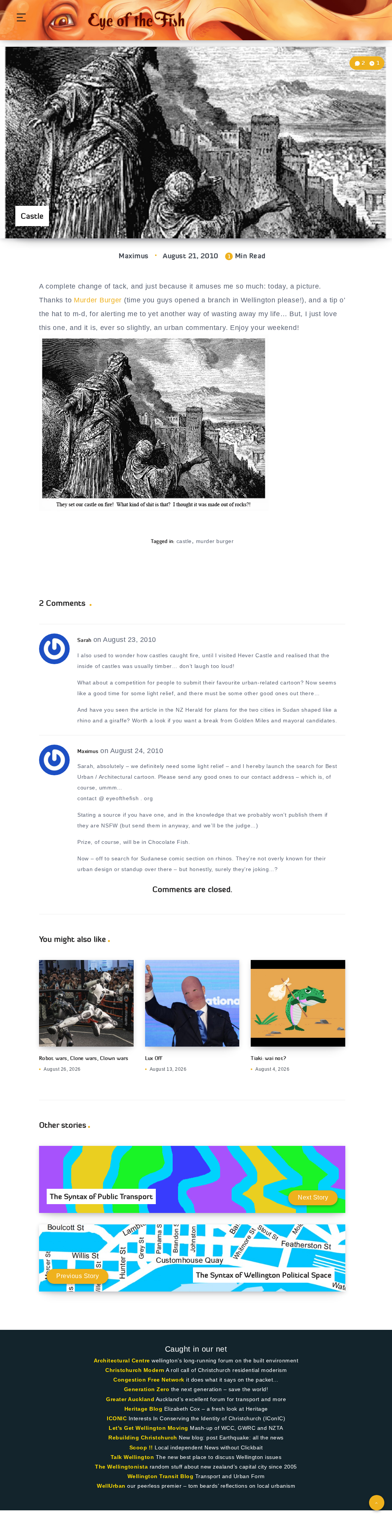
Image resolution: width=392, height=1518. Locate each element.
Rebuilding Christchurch (142, 1437)
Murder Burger (98, 300)
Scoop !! (141, 1447)
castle (184, 541)
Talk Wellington (132, 1457)
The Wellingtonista (121, 1467)
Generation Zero (147, 1389)
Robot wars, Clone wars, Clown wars (84, 1058)
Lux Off (153, 1058)
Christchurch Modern (135, 1370)
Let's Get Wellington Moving (148, 1428)
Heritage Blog (143, 1409)
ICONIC (117, 1418)
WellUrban (111, 1486)
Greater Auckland (130, 1399)
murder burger (215, 541)
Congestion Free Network (149, 1380)
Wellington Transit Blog (160, 1476)
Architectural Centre (122, 1360)
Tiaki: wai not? (268, 1058)
